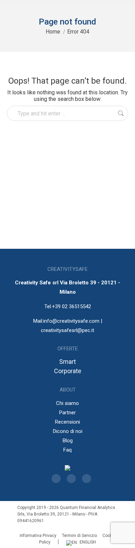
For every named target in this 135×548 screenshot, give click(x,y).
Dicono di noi (67, 431)
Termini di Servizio (79, 535)
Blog (68, 440)
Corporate (67, 371)
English (88, 542)
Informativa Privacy (38, 535)
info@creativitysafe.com (71, 321)
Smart (67, 361)
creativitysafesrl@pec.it (67, 330)
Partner (67, 412)
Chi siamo (67, 403)
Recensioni (67, 422)
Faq (67, 450)
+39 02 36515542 (71, 306)
